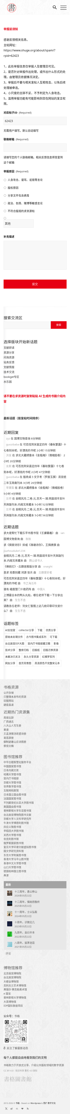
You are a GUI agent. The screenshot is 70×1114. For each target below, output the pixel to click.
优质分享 (51, 630)
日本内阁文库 (11, 770)
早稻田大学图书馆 (14, 830)
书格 (18, 1103)
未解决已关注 (12, 656)
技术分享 (10, 650)
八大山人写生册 (12, 725)
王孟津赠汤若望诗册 (15, 733)
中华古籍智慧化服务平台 (17, 762)
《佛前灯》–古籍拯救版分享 (20, 566)
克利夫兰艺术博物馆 (15, 985)
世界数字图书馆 (12, 786)
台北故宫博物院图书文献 (17, 814)
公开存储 (9, 692)
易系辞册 (9, 737)
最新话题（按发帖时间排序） (22, 418)
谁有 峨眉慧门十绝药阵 (17, 589)
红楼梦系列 (48, 656)
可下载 (53, 636)
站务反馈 (9, 362)
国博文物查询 (22, 438)
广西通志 (9, 721)
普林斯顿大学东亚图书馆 (17, 810)
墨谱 (6, 729)
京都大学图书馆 (12, 782)
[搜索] (53, 7)
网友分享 (10, 663)
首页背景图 (25, 663)
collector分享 (26, 630)
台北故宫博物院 (12, 977)
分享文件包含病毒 (18, 195)
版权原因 (13, 187)
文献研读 (9, 347)
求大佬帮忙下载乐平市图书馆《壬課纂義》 (29, 533)
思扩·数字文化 (49, 1103)
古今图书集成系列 (36, 636)
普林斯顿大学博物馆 (15, 997)
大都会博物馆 (11, 981)
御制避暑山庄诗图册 (15, 741)
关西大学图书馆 (12, 835)
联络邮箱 (16, 139)
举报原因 (16, 171)
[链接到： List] (17, 1108)
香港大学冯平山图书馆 (16, 859)
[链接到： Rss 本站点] (28, 1108)
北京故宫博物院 (12, 973)
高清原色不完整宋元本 (47, 663)
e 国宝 (7, 993)
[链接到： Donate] (22, 1108)
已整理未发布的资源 (15, 696)
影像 (56, 643)
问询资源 (9, 357)
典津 (6, 875)
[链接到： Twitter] (6, 1108)
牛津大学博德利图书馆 (16, 823)
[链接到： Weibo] (11, 1108)
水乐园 (8, 381)
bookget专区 (11, 377)
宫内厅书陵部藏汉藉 (39, 643)
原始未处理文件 (14, 636)
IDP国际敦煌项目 (13, 1005)
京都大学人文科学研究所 (17, 818)
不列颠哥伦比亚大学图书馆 (19, 802)
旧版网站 (9, 700)
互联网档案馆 (11, 790)
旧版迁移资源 (50, 650)
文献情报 (9, 367)
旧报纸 (36, 650)
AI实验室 (10, 630)
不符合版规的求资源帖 (21, 211)
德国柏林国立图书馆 (15, 871)
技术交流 (9, 372)
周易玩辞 (9, 717)
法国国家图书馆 (12, 798)
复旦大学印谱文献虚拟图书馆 (20, 847)
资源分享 (9, 352)
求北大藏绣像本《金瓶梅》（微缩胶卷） (39, 455)
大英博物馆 (10, 1001)
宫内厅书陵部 (11, 778)
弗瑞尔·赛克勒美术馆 (15, 989)
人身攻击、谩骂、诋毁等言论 (25, 180)
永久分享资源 (31, 656)
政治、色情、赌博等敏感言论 (25, 203)
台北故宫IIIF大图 (14, 643)
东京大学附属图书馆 (15, 855)
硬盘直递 (9, 704)
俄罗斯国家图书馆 (14, 843)
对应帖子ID (17, 112)
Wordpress (36, 1103)
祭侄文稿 (9, 746)
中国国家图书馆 (12, 766)
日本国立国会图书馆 (15, 794)
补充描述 (9, 236)
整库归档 (24, 650)
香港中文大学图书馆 (15, 863)
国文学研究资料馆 (14, 851)
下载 (39, 630)
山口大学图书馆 (12, 867)
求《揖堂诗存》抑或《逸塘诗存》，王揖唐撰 (30, 545)
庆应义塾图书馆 (12, 826)
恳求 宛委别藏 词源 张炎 (18, 572)
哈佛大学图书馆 (12, 774)
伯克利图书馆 (11, 839)
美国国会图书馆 (12, 806)
